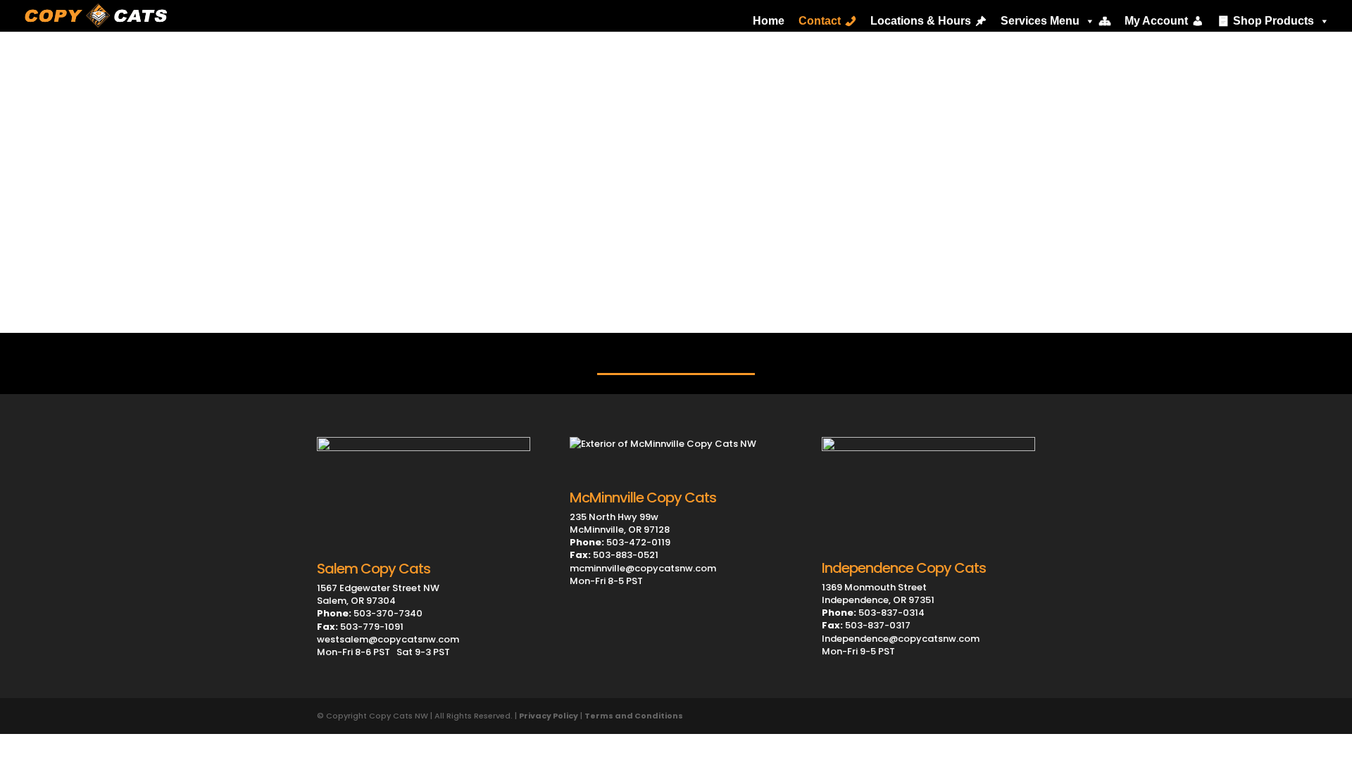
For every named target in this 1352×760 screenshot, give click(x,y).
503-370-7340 (370, 613)
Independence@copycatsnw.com (900, 638)
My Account (1156, 21)
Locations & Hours (920, 21)
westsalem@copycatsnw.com (388, 639)
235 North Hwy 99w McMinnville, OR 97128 (620, 523)
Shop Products (1273, 21)
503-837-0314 (873, 612)
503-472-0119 (620, 542)
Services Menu (1040, 21)
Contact (820, 21)
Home (768, 21)
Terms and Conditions (633, 715)
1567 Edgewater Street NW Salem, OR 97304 (378, 594)
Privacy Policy (548, 715)
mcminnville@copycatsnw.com (643, 568)
